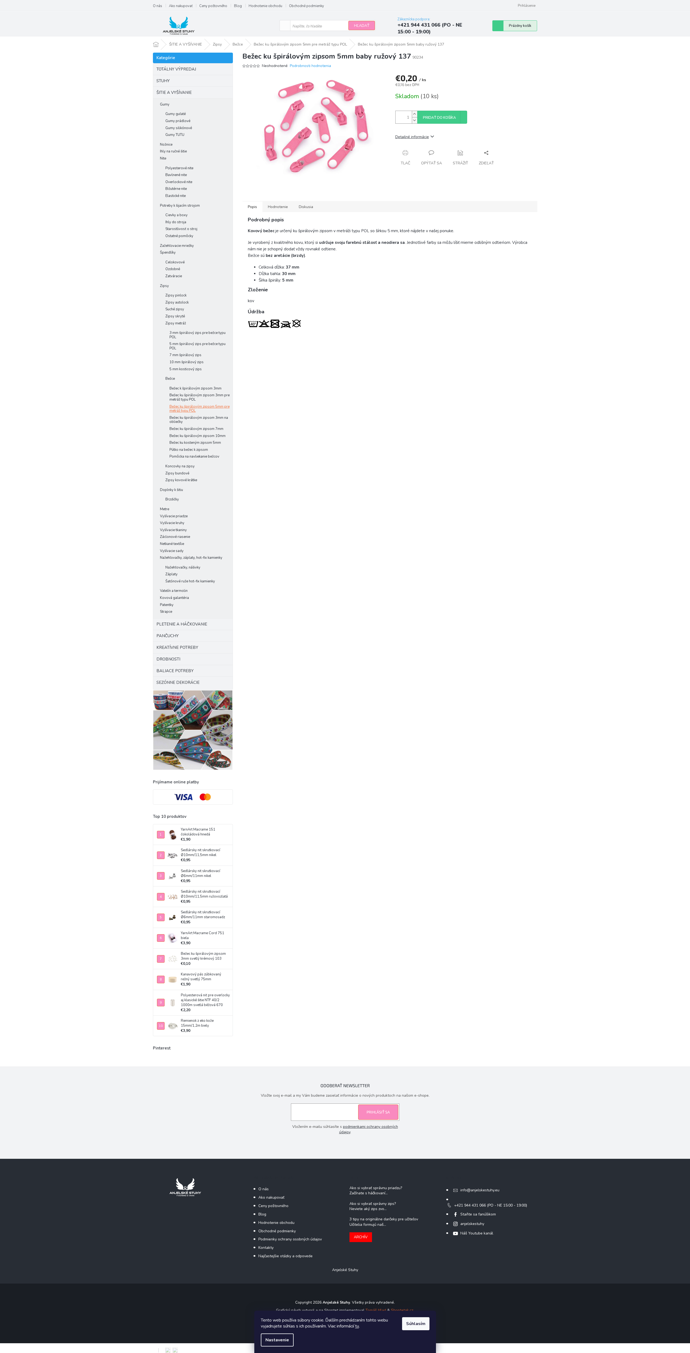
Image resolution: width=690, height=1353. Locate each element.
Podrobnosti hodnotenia (310, 65)
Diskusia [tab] (306, 206)
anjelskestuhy (472, 1223)
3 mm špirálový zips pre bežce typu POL (197, 335)
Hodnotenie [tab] (278, 206)
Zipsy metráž (175, 323)
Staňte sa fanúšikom (478, 1214)
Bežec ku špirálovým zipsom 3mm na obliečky (198, 420)
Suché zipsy (174, 309)
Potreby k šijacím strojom (180, 205)
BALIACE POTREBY (175, 671)
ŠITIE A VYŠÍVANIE (174, 92)
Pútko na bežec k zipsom (188, 449)
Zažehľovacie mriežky (177, 245)
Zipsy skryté (175, 316)
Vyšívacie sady (172, 550)
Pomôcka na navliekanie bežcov (194, 456)
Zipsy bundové (177, 473)
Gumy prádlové (177, 121)
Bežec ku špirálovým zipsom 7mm (196, 428)
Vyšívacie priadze (174, 516)
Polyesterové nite (179, 168)
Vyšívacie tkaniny (173, 530)
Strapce (166, 611)
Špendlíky (168, 252)
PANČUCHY (167, 636)
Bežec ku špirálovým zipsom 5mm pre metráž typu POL (199, 408)
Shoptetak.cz (402, 1310)
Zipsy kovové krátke (181, 480)
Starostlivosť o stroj (181, 228)
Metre (164, 509)
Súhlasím (415, 1324)
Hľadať (361, 25)
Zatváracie (173, 276)
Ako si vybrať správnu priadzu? (375, 1188)
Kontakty (266, 1247)
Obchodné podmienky (306, 6)
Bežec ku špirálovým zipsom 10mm (197, 435)
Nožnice (166, 144)
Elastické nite (175, 195)
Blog (238, 6)
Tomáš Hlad (375, 1310)
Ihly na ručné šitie (173, 151)
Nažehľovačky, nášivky (182, 567)
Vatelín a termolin (174, 590)
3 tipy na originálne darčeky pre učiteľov (383, 1219)
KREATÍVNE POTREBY (177, 647)
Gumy (164, 104)
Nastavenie (277, 1340)
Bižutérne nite (176, 188)
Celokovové (175, 262)
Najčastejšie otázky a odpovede (285, 1256)
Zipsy (164, 285)
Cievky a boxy (176, 215)
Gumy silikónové (178, 128)
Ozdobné (172, 269)
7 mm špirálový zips (185, 355)
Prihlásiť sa (378, 1112)
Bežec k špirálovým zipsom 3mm (195, 388)
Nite (163, 158)
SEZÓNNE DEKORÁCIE (178, 682)
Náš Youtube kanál (476, 1233)
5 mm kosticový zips (185, 369)
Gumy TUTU (174, 134)
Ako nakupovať (180, 6)
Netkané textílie (172, 543)
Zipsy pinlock (176, 295)
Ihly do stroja (175, 222)
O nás (157, 6)
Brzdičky (172, 499)
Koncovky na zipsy (180, 466)
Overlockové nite (178, 182)
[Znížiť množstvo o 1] (414, 120)
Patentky (167, 604)
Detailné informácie (412, 136)
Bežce (170, 378)
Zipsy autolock (177, 302)
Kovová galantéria (174, 597)
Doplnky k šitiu (171, 489)
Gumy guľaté (175, 113)
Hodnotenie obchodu (265, 6)
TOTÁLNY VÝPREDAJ (176, 69)
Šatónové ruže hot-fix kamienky (190, 581)
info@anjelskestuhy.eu (479, 1190)
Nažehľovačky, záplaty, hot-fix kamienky (191, 557)
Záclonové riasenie (175, 536)
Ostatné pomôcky (179, 236)
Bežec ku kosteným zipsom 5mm (195, 442)
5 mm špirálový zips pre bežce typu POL (197, 346)
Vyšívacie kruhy (172, 523)
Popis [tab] (252, 206)
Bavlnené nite (176, 175)
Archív (361, 1237)
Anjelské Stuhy (345, 1269)
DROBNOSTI (168, 659)
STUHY (163, 81)
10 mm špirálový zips (186, 362)
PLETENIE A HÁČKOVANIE (181, 624)
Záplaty (171, 574)
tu (357, 1326)
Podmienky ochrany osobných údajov (290, 1239)
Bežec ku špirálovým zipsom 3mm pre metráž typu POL (199, 397)
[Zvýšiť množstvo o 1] (414, 114)
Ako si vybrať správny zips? (372, 1203)
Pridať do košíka (439, 117)
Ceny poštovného (213, 6)
